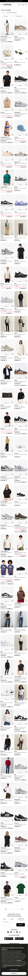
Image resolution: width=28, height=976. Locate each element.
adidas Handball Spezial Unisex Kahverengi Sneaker (20, 382)
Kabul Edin (14, 973)
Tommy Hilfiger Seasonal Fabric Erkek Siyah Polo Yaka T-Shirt (20, 678)
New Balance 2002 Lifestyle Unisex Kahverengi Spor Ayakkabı (20, 527)
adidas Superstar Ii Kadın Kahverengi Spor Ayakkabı (19, 38)
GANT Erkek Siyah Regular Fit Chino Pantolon (20, 653)
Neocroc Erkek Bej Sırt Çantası (6, 113)
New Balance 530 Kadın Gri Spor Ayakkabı (20, 801)
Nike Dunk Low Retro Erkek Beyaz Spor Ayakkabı (19, 776)
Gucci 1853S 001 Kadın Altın (19, 62)
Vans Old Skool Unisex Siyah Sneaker (6, 213)
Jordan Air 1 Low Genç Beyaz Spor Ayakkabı (6, 605)
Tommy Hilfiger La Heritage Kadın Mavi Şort (6, 38)
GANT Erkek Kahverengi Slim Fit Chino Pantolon (20, 753)
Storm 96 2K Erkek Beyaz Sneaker (19, 874)
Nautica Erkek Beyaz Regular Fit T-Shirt (7, 285)
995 (17, 909)
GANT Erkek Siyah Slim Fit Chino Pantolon (7, 335)
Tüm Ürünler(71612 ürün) (11, 12)
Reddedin (19, 960)
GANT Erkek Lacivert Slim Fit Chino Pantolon (20, 310)
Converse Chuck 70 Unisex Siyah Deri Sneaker (7, 874)
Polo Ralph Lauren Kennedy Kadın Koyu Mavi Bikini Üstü (6, 139)
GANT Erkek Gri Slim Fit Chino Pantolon (20, 238)
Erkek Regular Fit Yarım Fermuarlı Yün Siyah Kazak (19, 407)
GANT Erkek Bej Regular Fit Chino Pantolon (19, 335)
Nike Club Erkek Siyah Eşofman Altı (7, 678)
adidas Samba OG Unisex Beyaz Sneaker (20, 189)
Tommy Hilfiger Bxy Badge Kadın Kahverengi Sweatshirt (20, 605)
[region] (14, 960)
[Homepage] (7, 4)
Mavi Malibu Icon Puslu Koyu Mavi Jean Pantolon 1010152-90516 (20, 630)
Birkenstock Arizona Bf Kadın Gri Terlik (20, 164)
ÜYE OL (21, 924)
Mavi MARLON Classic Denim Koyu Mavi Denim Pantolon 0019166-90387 (6, 776)
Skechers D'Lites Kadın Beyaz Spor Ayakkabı (6, 310)
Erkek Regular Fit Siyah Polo (6, 429)
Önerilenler (19, 16)
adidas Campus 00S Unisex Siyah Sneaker (20, 430)
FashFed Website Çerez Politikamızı (12, 965)
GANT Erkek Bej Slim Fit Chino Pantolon (7, 238)
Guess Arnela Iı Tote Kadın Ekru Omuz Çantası (7, 63)
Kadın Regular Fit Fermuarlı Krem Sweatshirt (19, 358)
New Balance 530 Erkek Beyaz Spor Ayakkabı (6, 262)
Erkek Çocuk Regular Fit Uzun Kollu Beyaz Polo (20, 553)
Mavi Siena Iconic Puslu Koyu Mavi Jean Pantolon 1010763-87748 (6, 630)
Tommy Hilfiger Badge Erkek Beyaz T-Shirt (6, 553)
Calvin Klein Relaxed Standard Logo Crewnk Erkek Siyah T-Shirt (7, 899)
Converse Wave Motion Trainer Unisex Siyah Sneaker (20, 825)
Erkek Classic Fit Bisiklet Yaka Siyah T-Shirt (20, 262)
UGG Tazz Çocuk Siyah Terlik (20, 577)
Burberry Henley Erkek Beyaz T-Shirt (7, 801)
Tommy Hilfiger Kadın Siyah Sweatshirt (6, 503)
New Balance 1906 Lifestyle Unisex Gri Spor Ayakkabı (7, 479)
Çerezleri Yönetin (14, 969)
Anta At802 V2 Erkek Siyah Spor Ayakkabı (20, 285)
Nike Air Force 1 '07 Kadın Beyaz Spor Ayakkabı (7, 653)
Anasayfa (3, 12)
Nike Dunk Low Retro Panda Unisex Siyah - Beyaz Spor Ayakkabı (19, 728)
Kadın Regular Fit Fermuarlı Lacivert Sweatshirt (6, 382)
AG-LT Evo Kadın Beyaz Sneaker (20, 454)
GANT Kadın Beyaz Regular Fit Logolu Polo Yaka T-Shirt (20, 703)
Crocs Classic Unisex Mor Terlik (20, 212)
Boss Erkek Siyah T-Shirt (5, 88)
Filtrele (6, 16)
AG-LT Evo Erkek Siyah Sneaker (20, 502)
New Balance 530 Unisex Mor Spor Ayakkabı (20, 849)
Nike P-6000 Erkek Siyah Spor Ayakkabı (20, 89)
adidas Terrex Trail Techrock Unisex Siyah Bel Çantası (6, 407)
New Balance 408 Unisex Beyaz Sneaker (20, 479)
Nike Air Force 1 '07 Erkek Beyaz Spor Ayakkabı (7, 703)
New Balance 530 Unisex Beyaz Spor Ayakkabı (7, 358)
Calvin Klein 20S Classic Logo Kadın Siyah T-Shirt (6, 849)
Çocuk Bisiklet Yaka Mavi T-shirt (7, 577)
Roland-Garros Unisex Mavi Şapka (19, 139)
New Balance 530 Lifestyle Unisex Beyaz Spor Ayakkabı (20, 114)
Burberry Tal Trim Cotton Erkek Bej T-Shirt (7, 455)
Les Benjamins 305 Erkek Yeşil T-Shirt (7, 189)
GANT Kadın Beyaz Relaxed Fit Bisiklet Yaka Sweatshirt (6, 728)
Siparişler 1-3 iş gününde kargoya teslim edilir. (14, 1)
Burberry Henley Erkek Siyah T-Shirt (7, 753)
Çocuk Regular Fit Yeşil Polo (19, 898)
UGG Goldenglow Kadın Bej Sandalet (6, 164)
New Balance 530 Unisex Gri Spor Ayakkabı (7, 527)
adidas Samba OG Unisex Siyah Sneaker (7, 825)
